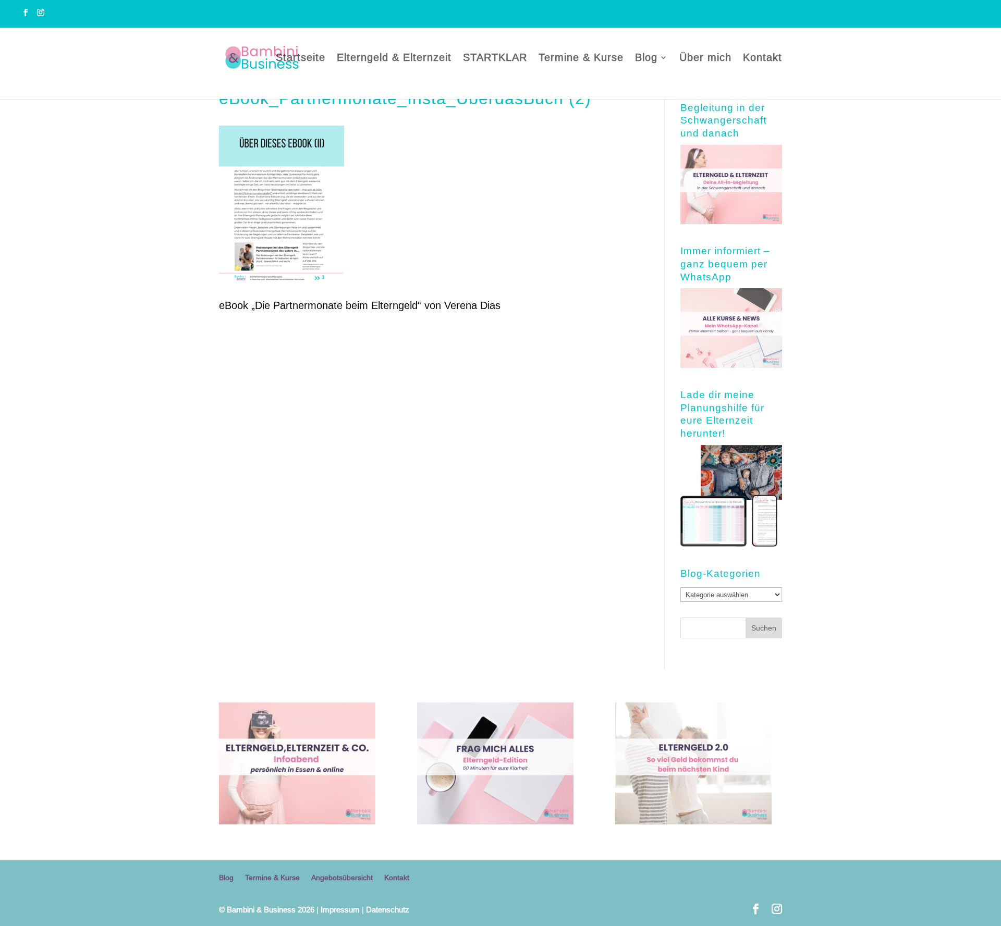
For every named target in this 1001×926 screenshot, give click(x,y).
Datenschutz (387, 909)
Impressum (340, 909)
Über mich (705, 58)
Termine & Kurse (581, 58)
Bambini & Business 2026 (266, 909)
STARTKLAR (495, 58)
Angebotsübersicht (342, 877)
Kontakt (762, 58)
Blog (646, 58)
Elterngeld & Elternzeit (394, 58)
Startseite (300, 58)
